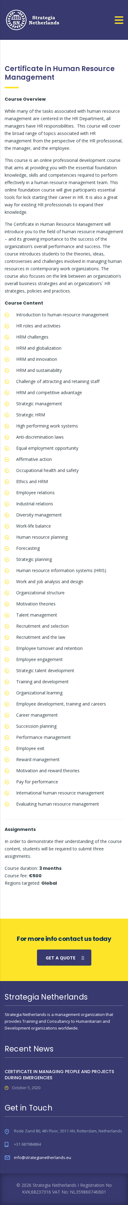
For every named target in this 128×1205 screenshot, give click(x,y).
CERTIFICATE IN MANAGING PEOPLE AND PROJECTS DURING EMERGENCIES (59, 1074)
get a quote (60, 958)
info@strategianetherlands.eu (42, 1157)
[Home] (33, 19)
